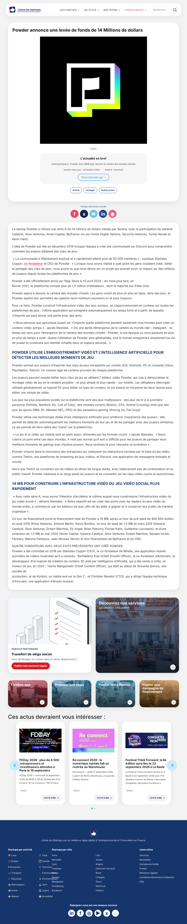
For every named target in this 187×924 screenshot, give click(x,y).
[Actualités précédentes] (15, 765)
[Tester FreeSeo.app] (42, 702)
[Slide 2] (95, 808)
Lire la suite (50, 797)
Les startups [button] (68, 10)
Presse (143, 868)
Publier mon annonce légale (30, 665)
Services (144, 855)
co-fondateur (33, 263)
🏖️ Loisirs (44, 890)
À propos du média (149, 864)
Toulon (99, 859)
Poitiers (100, 890)
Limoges (100, 877)
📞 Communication (48, 873)
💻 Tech (43, 884)
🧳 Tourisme (45, 867)
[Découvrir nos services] (173, 667)
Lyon (54, 864)
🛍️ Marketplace (16, 884)
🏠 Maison (13, 896)
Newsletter (145, 859)
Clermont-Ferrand (105, 868)
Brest (98, 873)
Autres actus (108, 190)
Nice (54, 873)
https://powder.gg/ (92, 177)
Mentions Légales (149, 873)
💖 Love (12, 855)
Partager (90, 190)
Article (75, 190)
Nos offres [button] (110, 10)
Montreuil (101, 886)
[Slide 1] (92, 808)
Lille (98, 855)
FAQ (142, 881)
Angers (99, 864)
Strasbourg (57, 886)
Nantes (55, 877)
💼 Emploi (13, 861)
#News (93, 149)
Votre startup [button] (134, 10)
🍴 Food (43, 855)
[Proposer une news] (86, 702)
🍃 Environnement (48, 878)
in (103, 214)
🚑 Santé (12, 890)
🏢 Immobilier (46, 896)
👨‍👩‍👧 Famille (44, 861)
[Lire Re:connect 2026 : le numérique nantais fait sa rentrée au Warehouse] (93, 740)
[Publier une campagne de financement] (173, 702)
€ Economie (14, 867)
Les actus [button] (90, 10)
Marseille (56, 859)
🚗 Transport (14, 873)
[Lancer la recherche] (175, 10)
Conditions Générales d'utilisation (157, 877)
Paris (54, 855)
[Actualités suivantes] (172, 765)
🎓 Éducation (15, 878)
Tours (99, 881)
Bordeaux (57, 890)
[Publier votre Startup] (129, 702)
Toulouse (56, 868)
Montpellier (58, 881)
